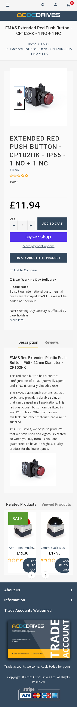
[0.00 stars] (19, 176)
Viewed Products (56, 504)
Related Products (21, 504)
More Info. (17, 320)
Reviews (52, 342)
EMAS (14, 170)
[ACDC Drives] (38, 16)
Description (28, 342)
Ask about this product (41, 258)
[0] (68, 5)
